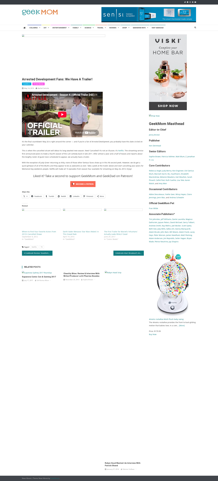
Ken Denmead (155, 145)
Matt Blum (180, 156)
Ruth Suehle (171, 180)
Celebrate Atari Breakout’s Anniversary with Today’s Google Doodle (129, 253)
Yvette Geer (170, 194)
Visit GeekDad (158, 28)
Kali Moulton (181, 177)
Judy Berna (166, 170)
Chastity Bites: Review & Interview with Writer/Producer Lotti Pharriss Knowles (81, 274)
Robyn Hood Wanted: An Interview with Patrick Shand (122, 464)
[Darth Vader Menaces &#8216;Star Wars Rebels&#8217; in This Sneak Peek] (82, 219)
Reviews (112, 28)
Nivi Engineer (178, 170)
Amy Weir (163, 183)
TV (42, 247)
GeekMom (26, 84)
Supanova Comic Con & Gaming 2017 (39, 277)
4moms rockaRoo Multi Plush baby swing (166, 319)
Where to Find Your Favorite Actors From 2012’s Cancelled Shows (39, 232)
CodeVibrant (54, 478)
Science (88, 28)
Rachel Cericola (43, 88)
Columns (33, 28)
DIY (45, 28)
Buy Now (152, 334)
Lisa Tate (180, 180)
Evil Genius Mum (43, 280)
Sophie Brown (88, 280)
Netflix (121, 150)
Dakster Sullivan (128, 469)
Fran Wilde (153, 208)
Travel (100, 28)
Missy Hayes (181, 194)
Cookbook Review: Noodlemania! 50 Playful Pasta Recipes (38, 253)
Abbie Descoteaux (156, 194)
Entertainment (59, 28)
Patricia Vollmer (168, 156)
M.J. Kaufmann (174, 174)
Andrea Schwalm (177, 197)
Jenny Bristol (154, 135)
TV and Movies (38, 84)
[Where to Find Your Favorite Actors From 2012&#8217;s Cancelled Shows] (41, 219)
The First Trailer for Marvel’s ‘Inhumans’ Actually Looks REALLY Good (120, 232)
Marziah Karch (160, 174)
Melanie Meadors (167, 177)
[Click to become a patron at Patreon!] (83, 184)
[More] (182, 325)
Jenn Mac (161, 197)
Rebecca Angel (155, 170)
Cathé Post (160, 180)
